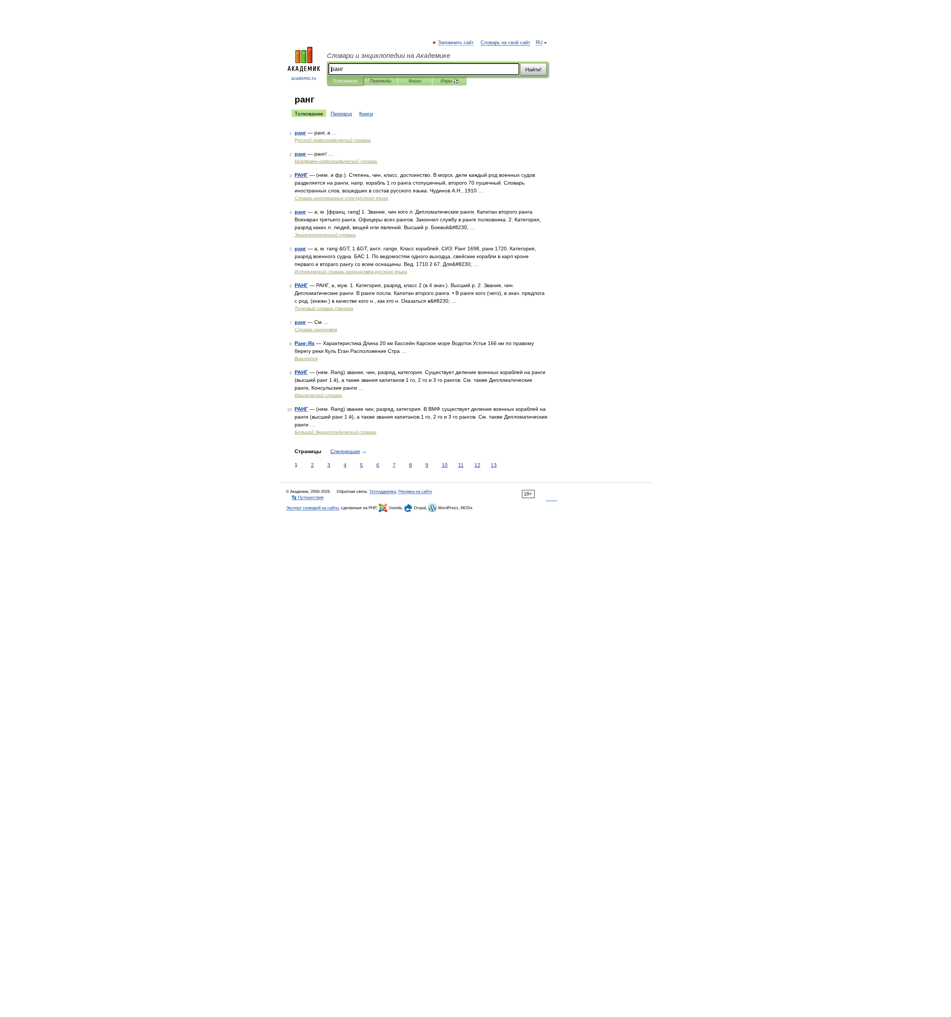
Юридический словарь (318, 395)
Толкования (344, 81)
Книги (415, 81)
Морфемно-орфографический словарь (336, 161)
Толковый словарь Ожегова (324, 308)
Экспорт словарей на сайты (312, 508)
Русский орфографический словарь (333, 140)
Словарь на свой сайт (505, 42)
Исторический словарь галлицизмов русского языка (351, 271)
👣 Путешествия (308, 497)
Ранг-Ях (305, 343)
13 (494, 465)
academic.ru (303, 78)
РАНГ (301, 175)
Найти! (533, 69)
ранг (300, 133)
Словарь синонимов (316, 329)
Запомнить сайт (456, 42)
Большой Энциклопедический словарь (335, 432)
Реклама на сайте (415, 491)
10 (445, 465)
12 (477, 465)
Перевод (341, 114)
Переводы (381, 81)
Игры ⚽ (450, 81)
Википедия (306, 358)
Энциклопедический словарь (325, 235)
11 (461, 465)
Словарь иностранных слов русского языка (341, 198)
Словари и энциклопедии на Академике (388, 55)
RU (539, 42)
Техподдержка (382, 491)
